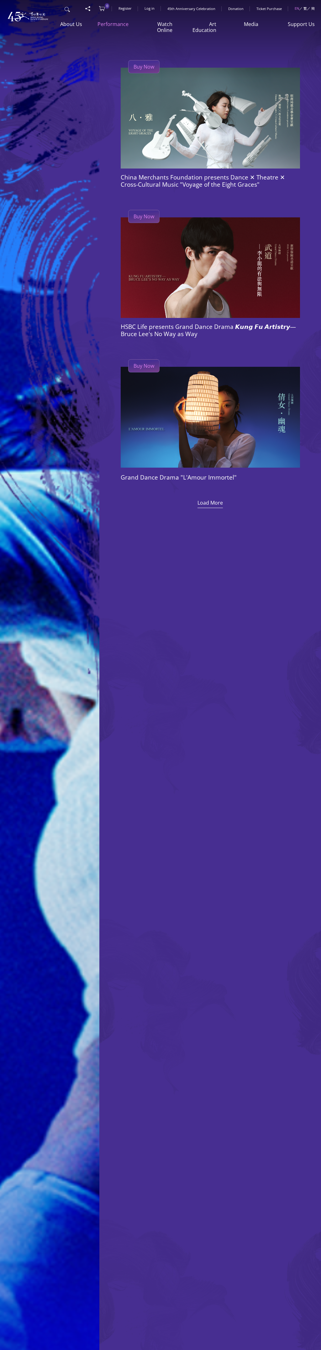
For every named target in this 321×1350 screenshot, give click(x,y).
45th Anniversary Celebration (191, 8)
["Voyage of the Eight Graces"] (210, 118)
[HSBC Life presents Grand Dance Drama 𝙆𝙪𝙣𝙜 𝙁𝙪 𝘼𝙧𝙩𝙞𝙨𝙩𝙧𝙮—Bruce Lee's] (210, 267)
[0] (102, 9)
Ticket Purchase (269, 8)
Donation (236, 8)
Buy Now (144, 66)
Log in (150, 8)
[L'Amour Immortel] (210, 417)
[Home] (26, 13)
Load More (210, 502)
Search (67, 8)
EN (297, 8)
